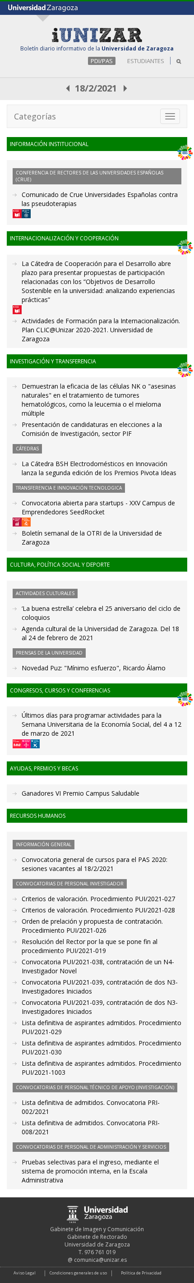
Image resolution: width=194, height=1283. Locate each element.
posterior (126, 88)
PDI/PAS (102, 61)
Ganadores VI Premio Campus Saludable (80, 793)
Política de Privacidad (141, 1273)
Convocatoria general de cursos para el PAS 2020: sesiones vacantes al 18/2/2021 (94, 864)
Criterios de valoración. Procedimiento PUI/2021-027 (98, 898)
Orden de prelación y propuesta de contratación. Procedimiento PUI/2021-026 (92, 926)
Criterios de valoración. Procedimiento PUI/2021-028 (98, 910)
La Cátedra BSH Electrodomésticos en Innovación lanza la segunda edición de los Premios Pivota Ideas (99, 468)
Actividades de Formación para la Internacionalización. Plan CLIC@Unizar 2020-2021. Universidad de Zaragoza (101, 329)
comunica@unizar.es (100, 1260)
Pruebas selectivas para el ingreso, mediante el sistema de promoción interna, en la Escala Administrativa (90, 1171)
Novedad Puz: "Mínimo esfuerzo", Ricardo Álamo (94, 668)
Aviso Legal (25, 1273)
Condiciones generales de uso (78, 1273)
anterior (68, 88)
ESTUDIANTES (145, 61)
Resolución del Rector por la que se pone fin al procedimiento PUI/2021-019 (89, 946)
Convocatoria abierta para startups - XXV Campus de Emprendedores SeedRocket (98, 507)
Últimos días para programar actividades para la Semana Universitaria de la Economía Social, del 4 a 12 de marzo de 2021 (101, 724)
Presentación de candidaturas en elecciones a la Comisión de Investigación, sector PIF (92, 429)
